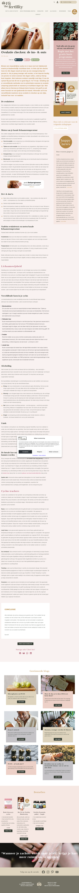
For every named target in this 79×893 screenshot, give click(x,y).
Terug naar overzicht (25, 643)
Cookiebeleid (35, 455)
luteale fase (6, 473)
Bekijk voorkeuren (53, 451)
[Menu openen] (57, 2)
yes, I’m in (66, 73)
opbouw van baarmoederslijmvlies (31, 473)
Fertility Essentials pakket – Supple (39, 813)
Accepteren (25, 451)
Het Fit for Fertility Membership (24, 813)
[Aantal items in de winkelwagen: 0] (54, 2)
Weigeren (39, 451)
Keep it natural (13, 730)
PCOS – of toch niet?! (16, 764)
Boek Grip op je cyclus (8, 813)
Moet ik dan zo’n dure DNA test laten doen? (56, 695)
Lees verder (69, 187)
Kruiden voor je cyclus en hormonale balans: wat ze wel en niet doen (57, 765)
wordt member (65, 112)
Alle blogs (53, 11)
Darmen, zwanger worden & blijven (58, 730)
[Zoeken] (61, 2)
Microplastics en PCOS (16, 694)
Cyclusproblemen (60, 128)
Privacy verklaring (42, 455)
